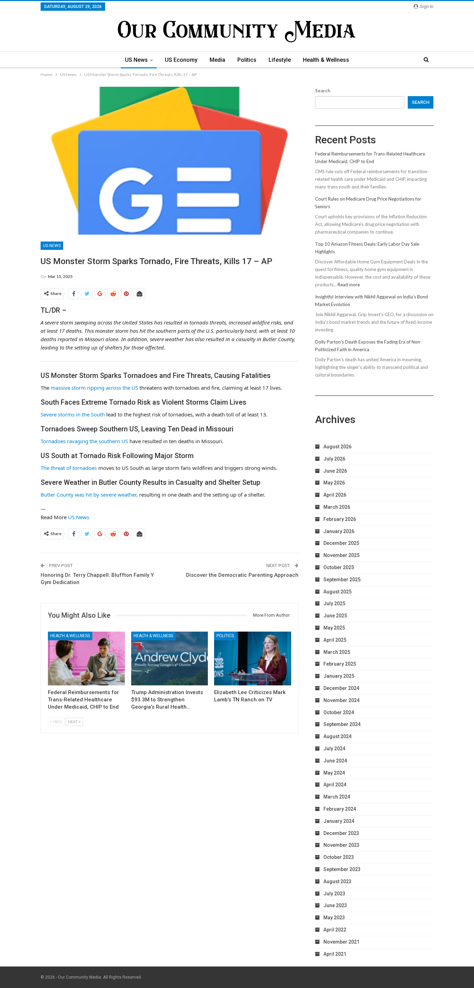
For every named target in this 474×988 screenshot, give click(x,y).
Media (217, 60)
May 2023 (334, 917)
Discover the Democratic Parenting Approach (242, 575)
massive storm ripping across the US (94, 387)
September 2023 (342, 869)
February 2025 (339, 664)
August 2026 (337, 446)
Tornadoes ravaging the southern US (84, 441)
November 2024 (341, 700)
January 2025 (338, 676)
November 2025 (341, 555)
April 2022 (334, 929)
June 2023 (335, 905)
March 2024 (336, 797)
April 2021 (334, 954)
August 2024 (337, 736)
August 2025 (337, 591)
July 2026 (334, 459)
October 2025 (338, 567)
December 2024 (341, 688)
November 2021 (341, 942)
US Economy (181, 60)
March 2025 (336, 652)
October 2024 (338, 712)
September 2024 (342, 724)
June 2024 (335, 760)
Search (322, 90)
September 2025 (342, 579)
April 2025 (334, 640)
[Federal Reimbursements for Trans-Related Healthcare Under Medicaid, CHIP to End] (86, 658)
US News (136, 60)
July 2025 (334, 603)
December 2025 (341, 543)
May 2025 (334, 628)
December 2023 (341, 833)
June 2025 (335, 615)
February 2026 (339, 519)
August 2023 (337, 881)
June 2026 (335, 471)
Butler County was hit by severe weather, (89, 494)
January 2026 (338, 531)
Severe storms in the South (73, 414)
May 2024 (334, 773)
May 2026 (334, 482)
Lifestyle (280, 60)
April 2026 (334, 495)
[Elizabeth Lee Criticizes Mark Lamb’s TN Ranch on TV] (252, 658)
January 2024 (338, 821)
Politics (246, 60)
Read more (349, 284)
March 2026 (336, 507)
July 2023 (334, 893)
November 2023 (341, 845)
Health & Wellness (326, 60)
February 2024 (339, 809)
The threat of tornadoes (69, 467)
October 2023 (338, 857)
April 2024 (334, 784)
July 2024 (334, 748)
